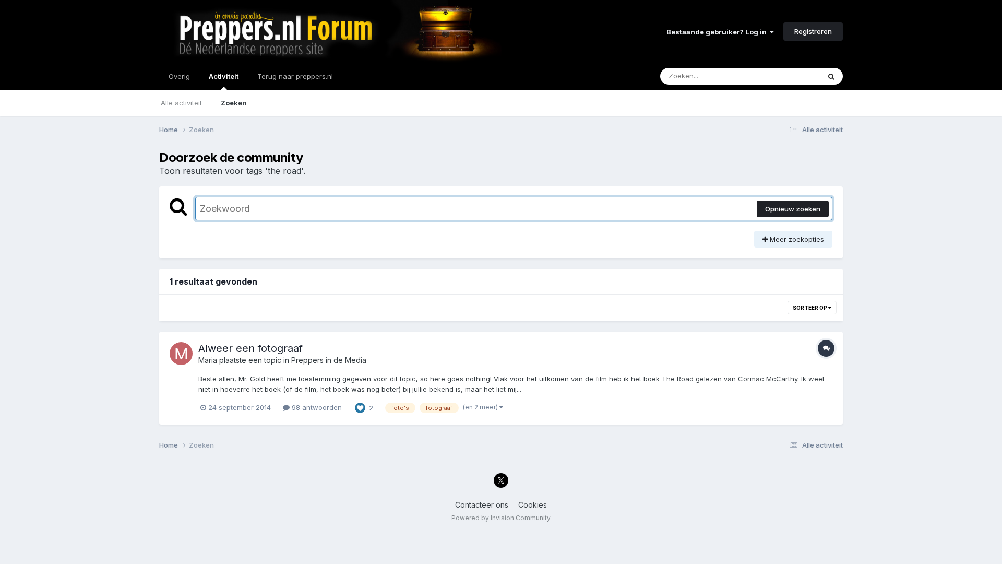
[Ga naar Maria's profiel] (181, 353)
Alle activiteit (181, 103)
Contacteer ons (481, 504)
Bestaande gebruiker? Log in (718, 32)
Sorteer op (810, 307)
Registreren (813, 31)
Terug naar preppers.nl (295, 76)
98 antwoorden (316, 407)
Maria (207, 360)
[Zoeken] (831, 76)
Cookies (532, 504)
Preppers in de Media (328, 360)
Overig (179, 76)
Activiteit (223, 76)
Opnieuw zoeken (792, 209)
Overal (795, 76)
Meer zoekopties (796, 239)
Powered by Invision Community (501, 518)
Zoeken (234, 103)
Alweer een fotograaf (250, 348)
